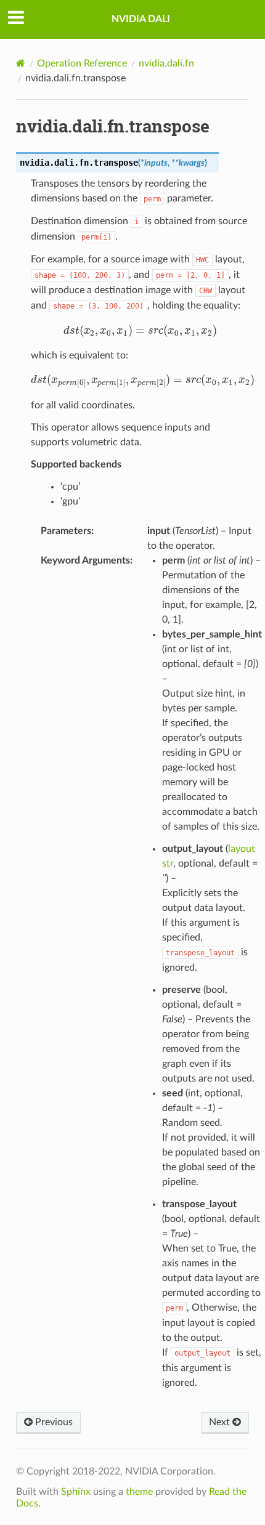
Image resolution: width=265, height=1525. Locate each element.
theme (139, 1492)
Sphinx (76, 1492)
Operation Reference (82, 63)
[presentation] (140, 331)
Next (220, 1422)
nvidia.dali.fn (166, 63)
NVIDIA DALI (141, 19)
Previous (53, 1422)
